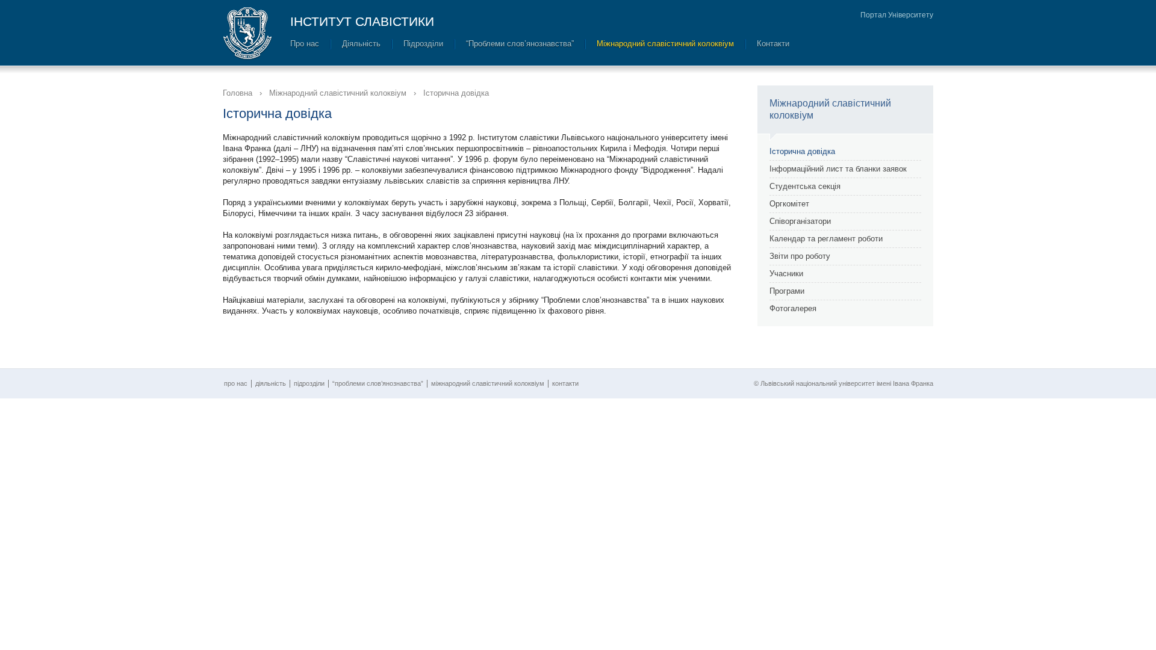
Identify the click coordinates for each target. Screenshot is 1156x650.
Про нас (304, 43)
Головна (237, 93)
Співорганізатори (800, 221)
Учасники (786, 273)
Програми (786, 291)
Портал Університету (896, 15)
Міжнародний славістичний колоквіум (665, 43)
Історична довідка (802, 151)
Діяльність (361, 43)
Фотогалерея (792, 308)
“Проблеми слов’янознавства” (520, 43)
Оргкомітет (789, 203)
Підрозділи (423, 43)
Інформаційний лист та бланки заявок (838, 168)
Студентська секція (805, 186)
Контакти (773, 43)
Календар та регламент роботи (826, 238)
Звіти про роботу (799, 256)
